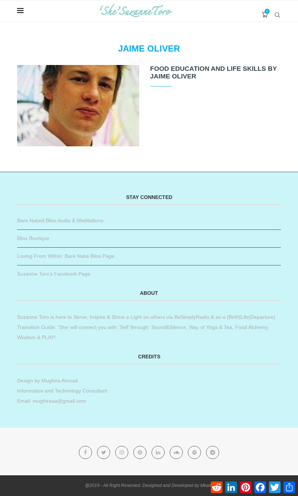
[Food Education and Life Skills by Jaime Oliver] (78, 105)
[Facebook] (86, 452)
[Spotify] (195, 452)
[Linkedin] (159, 452)
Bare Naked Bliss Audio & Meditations (60, 220)
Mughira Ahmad (59, 380)
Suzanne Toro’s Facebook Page (53, 274)
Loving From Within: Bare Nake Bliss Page (65, 256)
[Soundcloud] (177, 452)
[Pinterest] (141, 452)
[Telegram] (212, 452)
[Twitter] (104, 452)
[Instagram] (122, 452)
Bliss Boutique (33, 238)
